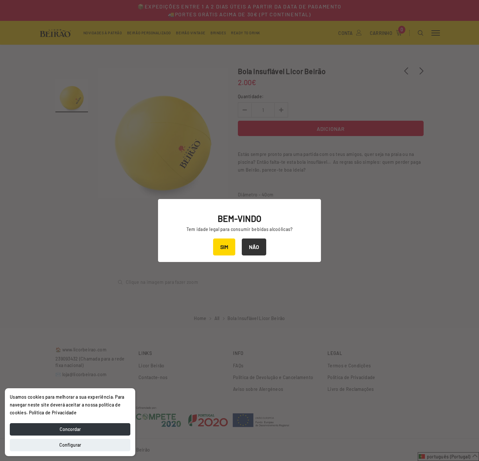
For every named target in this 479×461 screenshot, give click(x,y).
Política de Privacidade (53, 412)
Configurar (70, 445)
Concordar (70, 429)
